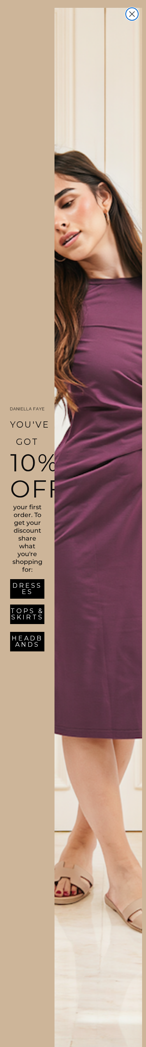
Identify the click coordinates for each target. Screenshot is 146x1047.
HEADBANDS (27, 641)
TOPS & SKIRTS (27, 614)
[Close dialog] (132, 14)
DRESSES (27, 589)
